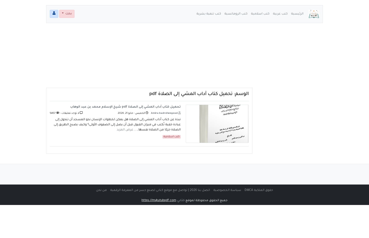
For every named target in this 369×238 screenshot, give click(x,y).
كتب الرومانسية (235, 14)
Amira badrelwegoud (164, 113)
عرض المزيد (125, 130)
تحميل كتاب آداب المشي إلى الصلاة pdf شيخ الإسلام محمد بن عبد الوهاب (125, 107)
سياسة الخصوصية (227, 190)
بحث (68, 14)
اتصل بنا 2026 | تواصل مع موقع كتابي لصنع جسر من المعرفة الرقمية (160, 190)
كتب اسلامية (260, 14)
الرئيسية (297, 14)
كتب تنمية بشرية (208, 14)
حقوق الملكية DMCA (259, 190)
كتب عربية (280, 14)
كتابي (181, 200)
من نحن (101, 190)
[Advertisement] (184, 58)
